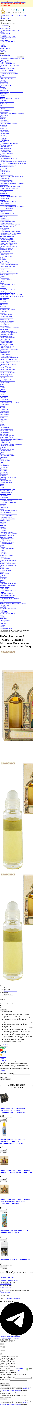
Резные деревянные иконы (8, 366)
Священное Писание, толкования (10, 602)
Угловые (2, 407)
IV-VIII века (4, 137)
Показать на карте (5, 1292)
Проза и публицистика (7, 213)
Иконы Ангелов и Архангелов (9, 328)
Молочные (3, 419)
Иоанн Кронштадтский (7, 337)
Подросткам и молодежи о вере (10, 231)
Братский (3, 479)
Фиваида (3, 475)
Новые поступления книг (8, 72)
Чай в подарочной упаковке (8, 533)
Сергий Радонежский (6, 334)
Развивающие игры (6, 517)
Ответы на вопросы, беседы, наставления (13, 161)
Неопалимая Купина (6, 318)
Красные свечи (4, 573)
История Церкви (5, 171)
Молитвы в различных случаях (9, 98)
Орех (1, 422)
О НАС (2, 50)
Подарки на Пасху (5, 570)
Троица (2, 582)
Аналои (2, 387)
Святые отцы (4, 130)
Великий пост (4, 562)
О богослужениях (5, 151)
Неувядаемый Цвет (6, 323)
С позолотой (4, 495)
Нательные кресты (6, 492)
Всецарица (3, 311)
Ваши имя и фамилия (6, 1073)
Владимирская (4, 298)
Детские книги (4, 254)
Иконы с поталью (5, 367)
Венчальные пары (5, 379)
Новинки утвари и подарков (9, 73)
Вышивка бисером (6, 537)
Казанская (3, 299)
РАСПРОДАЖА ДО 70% (8, 37)
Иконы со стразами (6, 371)
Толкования (3, 125)
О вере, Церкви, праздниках (9, 264)
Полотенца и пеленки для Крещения (11, 439)
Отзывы (2, 1070)
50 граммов (3, 470)
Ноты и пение (4, 122)
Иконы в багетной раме (7, 372)
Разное (2, 600)
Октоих (2, 108)
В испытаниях (4, 220)
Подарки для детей (6, 515)
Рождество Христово (6, 543)
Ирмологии (3, 103)
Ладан (2, 462)
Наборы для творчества (7, 519)
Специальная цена (6, 67)
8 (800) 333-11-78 (5, 28)
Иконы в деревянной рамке (8, 359)
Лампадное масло (5, 480)
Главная (2, 625)
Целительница (4, 326)
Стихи (2, 269)
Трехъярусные (4, 412)
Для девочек (4, 434)
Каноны (2, 97)
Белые (2, 417)
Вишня (2, 424)
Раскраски (3, 276)
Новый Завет (4, 83)
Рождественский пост (7, 542)
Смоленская (4, 303)
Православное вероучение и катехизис (12, 206)
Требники (3, 117)
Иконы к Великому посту (8, 565)
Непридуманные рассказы (8, 235)
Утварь (2, 627)
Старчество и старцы (6, 238)
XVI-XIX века (4, 140)
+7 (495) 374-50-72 (5, 25)
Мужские (3, 525)
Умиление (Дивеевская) (7, 321)
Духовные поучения (6, 593)
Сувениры (3, 553)
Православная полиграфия (8, 514)
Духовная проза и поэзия (8, 165)
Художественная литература (9, 273)
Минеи (2, 105)
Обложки (3, 530)
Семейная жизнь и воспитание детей (11, 176)
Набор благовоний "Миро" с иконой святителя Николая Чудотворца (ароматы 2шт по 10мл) (15, 1201)
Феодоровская (4, 319)
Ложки (2, 509)
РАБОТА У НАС (5, 48)
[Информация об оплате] (16, 1051)
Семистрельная (5, 308)
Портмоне (3, 529)
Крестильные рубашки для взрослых (11, 444)
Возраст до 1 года (5, 440)
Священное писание (6, 78)
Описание (3, 1060)
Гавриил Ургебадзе (6, 342)
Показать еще (4, 1044)
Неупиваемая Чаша (6, 316)
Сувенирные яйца (5, 512)
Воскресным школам (6, 248)
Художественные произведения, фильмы (13, 603)
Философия (3, 128)
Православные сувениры (8, 502)
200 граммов (4, 467)
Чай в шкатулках (5, 558)
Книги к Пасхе (4, 568)
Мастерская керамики (10, 991)
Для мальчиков (4, 432)
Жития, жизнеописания (7, 266)
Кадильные (3, 457)
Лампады (3, 397)
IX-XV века (3, 138)
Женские (3, 527)
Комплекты (3, 216)
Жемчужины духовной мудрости (10, 225)
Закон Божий (4, 90)
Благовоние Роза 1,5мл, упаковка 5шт (15, 1259)
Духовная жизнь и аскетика (8, 201)
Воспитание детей (5, 178)
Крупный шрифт (5, 251)
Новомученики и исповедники (9, 143)
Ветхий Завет (4, 82)
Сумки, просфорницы (7, 449)
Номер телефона (5, 1379)
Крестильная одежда (6, 429)
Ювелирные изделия (6, 490)
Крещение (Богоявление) (8, 560)
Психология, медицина (7, 181)
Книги (2, 545)
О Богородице (4, 228)
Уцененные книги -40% (7, 68)
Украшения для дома (6, 555)
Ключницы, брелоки (6, 532)
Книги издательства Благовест (9, 188)
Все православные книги (8, 77)
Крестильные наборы (6, 431)
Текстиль (3, 391)
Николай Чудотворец (6, 331)
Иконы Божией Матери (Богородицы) (12, 296)
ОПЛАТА (3, 38)
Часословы (3, 120)
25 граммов (3, 469)
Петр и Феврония (5, 347)
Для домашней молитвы (7, 455)
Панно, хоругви (5, 382)
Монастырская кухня (6, 244)
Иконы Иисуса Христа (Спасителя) (11, 294)
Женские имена (5, 354)
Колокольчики (4, 507)
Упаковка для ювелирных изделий (11, 499)
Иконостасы (4, 416)
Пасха (2, 567)
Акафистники (4, 198)
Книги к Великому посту (8, 563)
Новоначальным (5, 150)
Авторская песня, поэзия (7, 590)
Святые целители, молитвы (8, 246)
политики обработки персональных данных (15, 1389)
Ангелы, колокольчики (7, 548)
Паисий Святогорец (6, 341)
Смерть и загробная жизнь (8, 158)
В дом (2, 394)
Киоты (2, 485)
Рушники (3, 447)
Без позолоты (4, 497)
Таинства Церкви (5, 156)
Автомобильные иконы (7, 381)
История (2, 173)
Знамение (3, 306)
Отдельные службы (6, 110)
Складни (3, 377)
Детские (2, 211)
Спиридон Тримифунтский (8, 333)
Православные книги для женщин (10, 233)
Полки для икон (5, 404)
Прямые (2, 406)
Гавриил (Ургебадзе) (6, 223)
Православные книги (6, 256)
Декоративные (4, 459)
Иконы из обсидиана (6, 376)
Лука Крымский (5, 339)
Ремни (2, 524)
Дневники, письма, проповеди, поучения (13, 163)
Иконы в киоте (4, 362)
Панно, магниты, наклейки (8, 510)
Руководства (4, 112)
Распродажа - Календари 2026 (9, 65)
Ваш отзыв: (3, 1077)
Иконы (2, 572)
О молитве (3, 100)
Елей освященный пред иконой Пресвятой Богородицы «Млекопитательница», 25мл (12, 1141)
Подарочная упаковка (7, 538)
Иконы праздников (6, 356)
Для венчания (4, 427)
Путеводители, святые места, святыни (12, 183)
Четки (2, 487)
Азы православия (5, 148)
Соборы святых (5, 351)
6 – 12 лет (3, 259)
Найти (21, 57)
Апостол (2, 87)
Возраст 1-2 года (5, 442)
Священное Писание (6, 190)
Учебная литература (6, 274)
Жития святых (4, 132)
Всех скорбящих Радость (7, 309)
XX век (2, 141)
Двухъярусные (4, 411)
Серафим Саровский (6, 336)
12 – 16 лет (3, 261)
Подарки (3, 547)
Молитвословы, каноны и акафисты (11, 92)
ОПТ (1, 43)
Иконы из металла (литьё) (8, 369)
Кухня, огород (4, 185)
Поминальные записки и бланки (10, 402)
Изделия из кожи (5, 520)
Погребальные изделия (7, 445)
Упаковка (3, 557)
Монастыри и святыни (7, 597)
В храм (2, 386)
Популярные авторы (6, 253)
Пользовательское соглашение (9, 1338)
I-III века (2, 135)
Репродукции (4, 170)
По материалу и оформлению (9, 357)
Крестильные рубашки (7, 435)
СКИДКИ (3, 35)
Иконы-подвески (5, 494)
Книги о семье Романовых (8, 243)
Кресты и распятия (6, 401)
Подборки (3, 218)
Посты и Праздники (6, 208)
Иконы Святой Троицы (7, 293)
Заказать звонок (5, 1385)
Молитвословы (5, 93)
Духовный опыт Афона (7, 241)
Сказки (2, 281)
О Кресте (3, 230)
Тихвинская (4, 304)
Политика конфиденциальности (10, 1336)
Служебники (4, 115)
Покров (2, 313)
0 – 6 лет (2, 258)
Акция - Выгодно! (5, 62)
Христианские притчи (7, 166)
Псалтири (3, 191)
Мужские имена (5, 352)
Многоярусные (4, 414)
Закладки (3, 522)
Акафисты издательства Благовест (11, 196)
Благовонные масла (6, 482)
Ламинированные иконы (8, 364)
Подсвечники (4, 399)
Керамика (3, 504)
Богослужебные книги (7, 102)
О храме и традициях (6, 153)
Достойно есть (4, 324)
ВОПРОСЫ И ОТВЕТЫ (7, 42)
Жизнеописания (5, 146)
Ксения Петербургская (7, 346)
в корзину (3, 1009)
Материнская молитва (7, 226)
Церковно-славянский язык (8, 123)
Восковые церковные (6, 454)
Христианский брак (6, 180)
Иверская (3, 301)
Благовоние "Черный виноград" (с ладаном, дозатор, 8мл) (14, 1231)
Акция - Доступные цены (8, 63)
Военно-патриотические (7, 221)
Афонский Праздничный (8, 477)
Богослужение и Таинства (8, 205)
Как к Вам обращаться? (7, 1377)
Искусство (3, 168)
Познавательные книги (7, 284)
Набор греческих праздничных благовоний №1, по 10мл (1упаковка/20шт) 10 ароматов (12, 1110)
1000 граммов (4, 465)
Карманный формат (6, 249)
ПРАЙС (2, 45)
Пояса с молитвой (5, 450)
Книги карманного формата (9, 215)
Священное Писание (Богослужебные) (12, 113)
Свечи (2, 452)
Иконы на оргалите (6, 374)
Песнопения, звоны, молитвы (9, 598)
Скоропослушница (6, 314)
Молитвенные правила (7, 107)
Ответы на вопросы (6, 210)
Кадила (2, 389)
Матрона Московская (6, 344)
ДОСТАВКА (4, 40)
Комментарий (4, 1383)
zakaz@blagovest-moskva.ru (13, 1298)
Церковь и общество (6, 175)
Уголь (2, 484)
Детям (2, 550)
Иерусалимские (5, 460)
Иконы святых (4, 329)
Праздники (3, 155)
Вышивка (3, 578)
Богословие (3, 127)
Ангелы (2, 505)
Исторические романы (7, 239)
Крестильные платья (6, 437)
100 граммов (4, 464)
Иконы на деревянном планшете (10, 361)
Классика (3, 288)
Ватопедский (4, 474)
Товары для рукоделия (7, 535)
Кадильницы (4, 396)
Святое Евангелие (5, 85)
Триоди (2, 118)
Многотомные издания (7, 236)
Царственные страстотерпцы (9, 349)
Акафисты (3, 95)
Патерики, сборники (6, 145)
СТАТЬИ (3, 52)
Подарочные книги (6, 500)
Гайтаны (2, 392)
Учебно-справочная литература (10, 186)
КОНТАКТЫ (3, 47)
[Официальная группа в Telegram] (16, 1335)
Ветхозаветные (4, 133)
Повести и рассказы (6, 271)
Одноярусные (4, 409)
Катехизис (3, 160)
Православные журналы (7, 289)
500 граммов (4, 472)
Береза (2, 421)
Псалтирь (3, 88)
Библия (2, 80)
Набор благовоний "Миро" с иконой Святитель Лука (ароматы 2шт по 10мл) (16, 1171)
